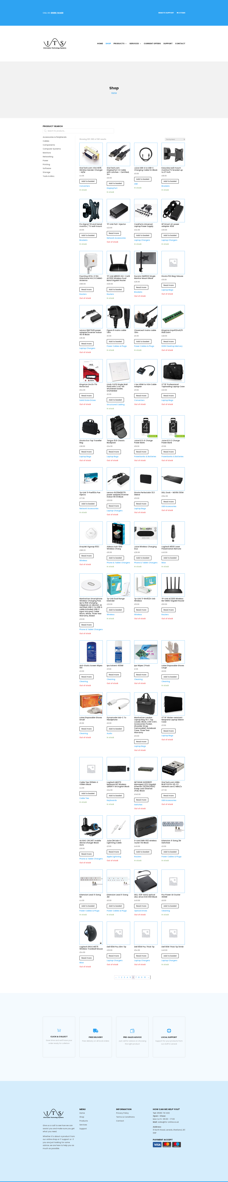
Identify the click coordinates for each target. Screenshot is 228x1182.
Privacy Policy (122, 1113)
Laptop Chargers (142, 240)
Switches (138, 804)
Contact (180, 43)
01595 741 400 (163, 1113)
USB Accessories (169, 506)
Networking (48, 156)
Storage (46, 172)
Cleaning (83, 681)
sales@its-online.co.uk (168, 1122)
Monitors (47, 152)
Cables (46, 141)
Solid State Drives (87, 400)
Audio (109, 733)
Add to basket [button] (88, 181)
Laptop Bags (167, 290)
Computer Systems (52, 149)
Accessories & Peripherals (54, 137)
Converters (84, 186)
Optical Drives (140, 910)
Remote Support (166, 13)
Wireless (83, 560)
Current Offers (152, 43)
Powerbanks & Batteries (145, 456)
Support (168, 43)
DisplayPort (112, 188)
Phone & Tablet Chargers (118, 562)
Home (100, 43)
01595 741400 (57, 13)
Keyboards (112, 800)
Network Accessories (116, 238)
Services (134, 43)
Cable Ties (84, 798)
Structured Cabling (116, 404)
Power (45, 160)
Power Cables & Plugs (117, 346)
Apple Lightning (114, 856)
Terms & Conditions (125, 1117)
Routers (83, 294)
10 (145, 977)
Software (47, 168)
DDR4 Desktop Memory (172, 346)
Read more (114, 233)
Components (49, 145)
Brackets (166, 186)
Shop (108, 43)
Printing (46, 164)
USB (136, 184)
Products (119, 43)
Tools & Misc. (49, 176)
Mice (164, 562)
